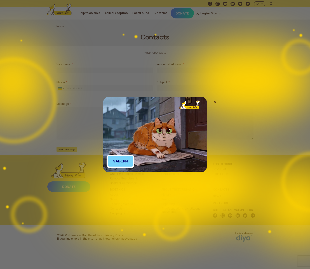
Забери (120, 161)
